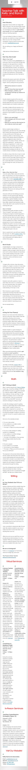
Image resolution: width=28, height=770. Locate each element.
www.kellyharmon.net (13, 760)
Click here (16, 343)
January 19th (17, 364)
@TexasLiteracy (11, 764)
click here (10, 638)
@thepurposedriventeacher (9, 557)
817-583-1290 (10, 762)
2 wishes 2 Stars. (18, 234)
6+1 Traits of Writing (20, 387)
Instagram (11, 550)
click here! (5, 746)
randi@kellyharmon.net (13, 43)
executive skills (18, 179)
